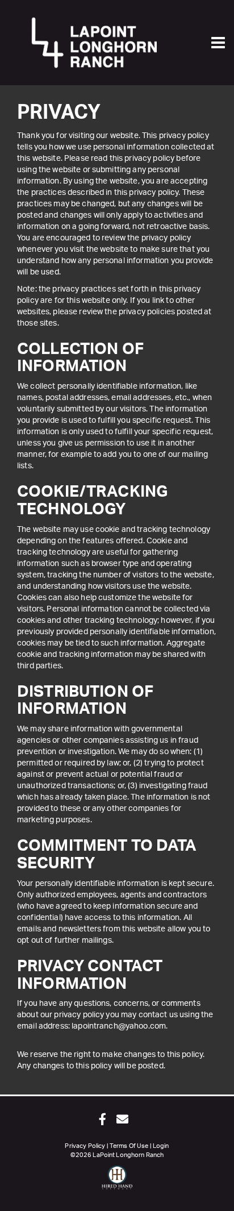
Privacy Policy (85, 1146)
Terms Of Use (129, 1146)
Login (161, 1146)
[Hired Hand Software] (117, 1183)
